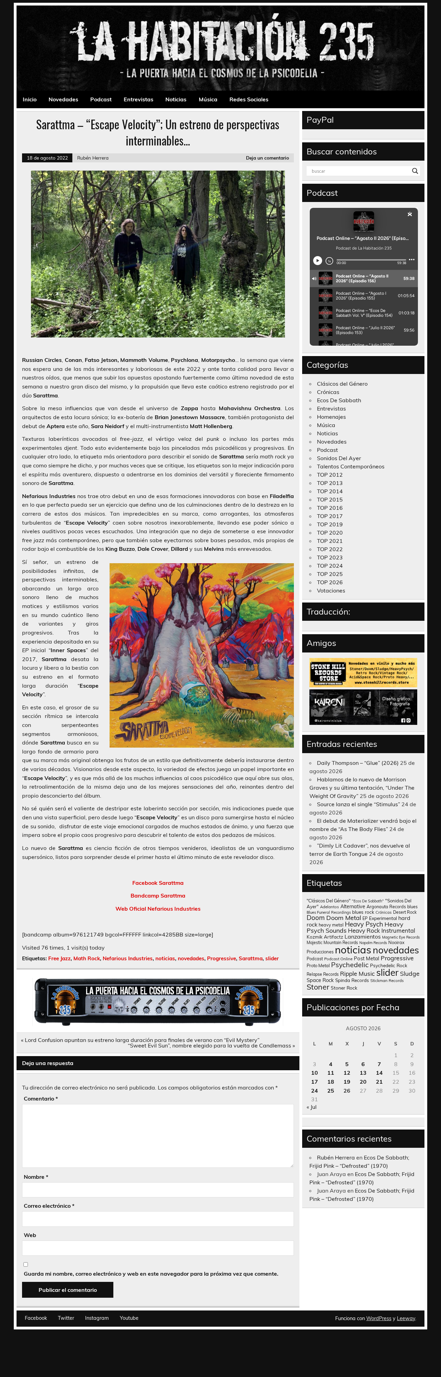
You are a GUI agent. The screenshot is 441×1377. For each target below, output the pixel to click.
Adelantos (329, 906)
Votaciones (331, 590)
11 (330, 1072)
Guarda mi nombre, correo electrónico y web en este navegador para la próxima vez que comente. (151, 1273)
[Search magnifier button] (415, 171)
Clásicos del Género (342, 383)
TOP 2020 (330, 532)
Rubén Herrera (93, 158)
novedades (191, 958)
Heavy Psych (364, 924)
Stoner (318, 986)
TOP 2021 (330, 540)
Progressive (221, 958)
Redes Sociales (248, 99)
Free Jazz (59, 958)
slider (272, 958)
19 (346, 1081)
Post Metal (366, 958)
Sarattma (251, 958)
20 (363, 1081)
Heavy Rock (364, 930)
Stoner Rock (344, 988)
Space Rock (320, 980)
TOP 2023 (330, 557)
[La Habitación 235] (157, 1024)
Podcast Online (338, 958)
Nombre (36, 1176)
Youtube (129, 1318)
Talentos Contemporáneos (350, 466)
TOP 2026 (330, 582)
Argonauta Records (386, 906)
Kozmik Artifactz (325, 937)
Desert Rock (405, 912)
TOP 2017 (330, 516)
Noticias (175, 99)
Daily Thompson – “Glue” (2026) (358, 762)
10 (314, 1072)
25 (330, 1090)
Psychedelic (350, 964)
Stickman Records (387, 980)
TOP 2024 (330, 565)
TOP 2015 (330, 499)
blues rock (363, 912)
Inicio (30, 99)
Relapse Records (323, 974)
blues (412, 906)
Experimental (383, 918)
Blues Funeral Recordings (329, 912)
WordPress (378, 1318)
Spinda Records (352, 980)
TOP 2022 (330, 549)
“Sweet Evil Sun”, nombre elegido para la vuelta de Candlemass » (211, 1045)
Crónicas (328, 391)
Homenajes (331, 416)
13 (363, 1072)
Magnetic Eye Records (401, 937)
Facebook (36, 1318)
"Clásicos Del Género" (328, 900)
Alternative (352, 906)
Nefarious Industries (128, 958)
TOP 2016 (330, 507)
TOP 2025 (330, 573)
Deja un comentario (267, 158)
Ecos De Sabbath (339, 400)
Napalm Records (373, 942)
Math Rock (86, 958)
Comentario (41, 1098)
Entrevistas (138, 99)
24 (314, 1090)
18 (330, 1081)
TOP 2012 (330, 474)
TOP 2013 (330, 482)
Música (208, 99)
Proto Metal (318, 965)
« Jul (312, 1106)
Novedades (63, 99)
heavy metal (331, 925)
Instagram (97, 1318)
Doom (316, 917)
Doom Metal (343, 918)
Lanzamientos (363, 936)
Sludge (410, 973)
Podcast (101, 99)
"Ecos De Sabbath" (368, 901)
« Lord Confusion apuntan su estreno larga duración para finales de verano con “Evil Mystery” (140, 1039)
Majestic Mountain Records (332, 942)
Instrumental (398, 930)
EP (365, 918)
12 (346, 1072)
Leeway (406, 1318)
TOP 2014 (330, 491)
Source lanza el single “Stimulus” (358, 804)
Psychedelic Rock (388, 965)
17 (314, 1081)
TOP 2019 (330, 524)
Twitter (66, 1318)
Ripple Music (357, 973)
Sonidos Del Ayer (339, 458)
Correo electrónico (49, 1205)
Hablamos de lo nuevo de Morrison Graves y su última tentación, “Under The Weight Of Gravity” (361, 787)
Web (30, 1235)
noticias (165, 958)
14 (379, 1072)
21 (379, 1081)
